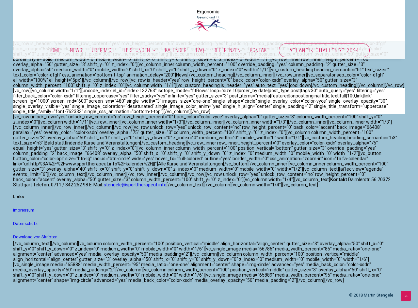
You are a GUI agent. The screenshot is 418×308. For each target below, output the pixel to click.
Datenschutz (25, 223)
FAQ (200, 50)
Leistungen (137, 50)
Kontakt (259, 50)
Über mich (103, 50)
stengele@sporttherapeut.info (135, 184)
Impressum (23, 210)
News (76, 50)
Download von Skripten (35, 236)
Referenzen (227, 50)
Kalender (175, 50)
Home (54, 50)
